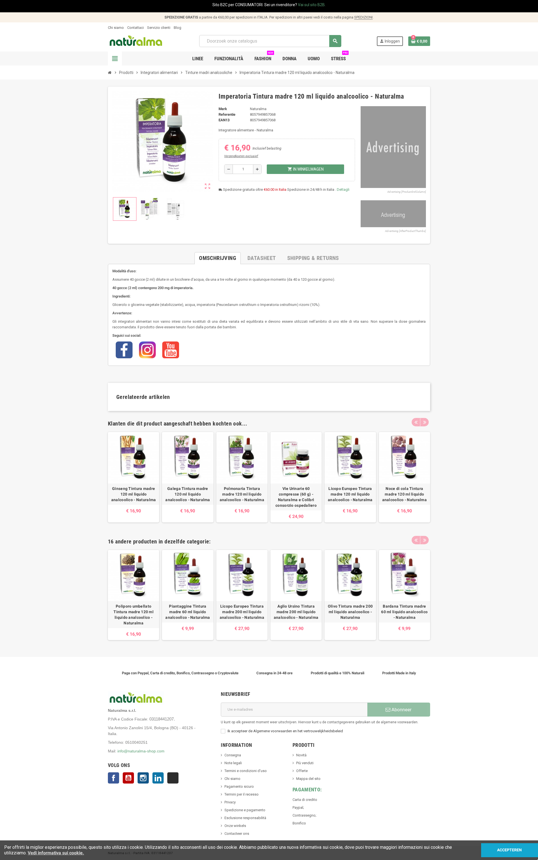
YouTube (128, 778)
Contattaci (135, 27)
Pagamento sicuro (239, 786)
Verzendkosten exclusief (241, 156)
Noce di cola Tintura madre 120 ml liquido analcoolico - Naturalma (404, 494)
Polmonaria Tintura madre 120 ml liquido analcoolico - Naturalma (242, 494)
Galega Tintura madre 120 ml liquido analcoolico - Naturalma (187, 494)
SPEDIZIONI (363, 17)
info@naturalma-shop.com (140, 751)
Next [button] (424, 422)
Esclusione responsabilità (245, 818)
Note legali (233, 763)
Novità (301, 755)
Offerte (302, 771)
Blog (177, 27)
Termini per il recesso (241, 794)
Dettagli (343, 189)
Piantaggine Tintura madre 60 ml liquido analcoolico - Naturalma (187, 612)
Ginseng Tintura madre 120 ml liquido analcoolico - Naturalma (133, 494)
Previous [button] (416, 422)
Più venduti (305, 763)
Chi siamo (116, 27)
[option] (133, 477)
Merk (223, 109)
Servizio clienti (158, 27)
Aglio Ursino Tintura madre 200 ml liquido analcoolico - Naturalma (296, 612)
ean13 (224, 120)
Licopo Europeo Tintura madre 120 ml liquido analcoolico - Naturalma (350, 494)
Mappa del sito (308, 779)
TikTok (172, 778)
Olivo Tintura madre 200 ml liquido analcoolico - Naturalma (350, 612)
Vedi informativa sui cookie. (56, 853)
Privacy (230, 802)
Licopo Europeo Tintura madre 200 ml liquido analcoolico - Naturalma (242, 612)
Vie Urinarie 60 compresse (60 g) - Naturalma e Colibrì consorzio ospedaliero (296, 497)
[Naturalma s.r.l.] (136, 41)
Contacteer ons (236, 833)
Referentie (227, 114)
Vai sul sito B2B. (312, 5)
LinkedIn (158, 778)
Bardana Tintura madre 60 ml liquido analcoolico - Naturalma (404, 612)
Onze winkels (235, 826)
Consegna (232, 755)
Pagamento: (307, 789)
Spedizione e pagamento (244, 810)
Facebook (113, 778)
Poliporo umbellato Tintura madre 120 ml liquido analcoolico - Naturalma (133, 614)
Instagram (143, 778)
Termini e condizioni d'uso (245, 771)
